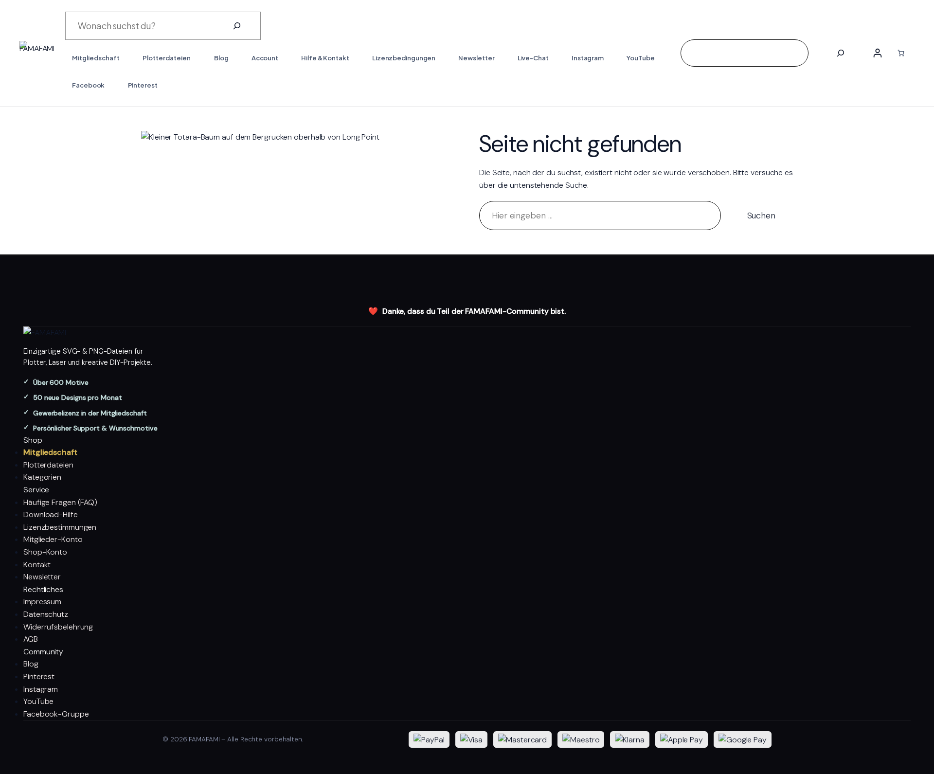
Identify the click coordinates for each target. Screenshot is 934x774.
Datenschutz (45, 614)
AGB (30, 639)
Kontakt (37, 564)
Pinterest (38, 676)
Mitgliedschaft (50, 452)
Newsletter (42, 577)
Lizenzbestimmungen (59, 527)
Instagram (40, 689)
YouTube (38, 701)
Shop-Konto (45, 552)
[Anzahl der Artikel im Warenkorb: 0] (901, 53)
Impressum (42, 601)
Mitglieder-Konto (52, 539)
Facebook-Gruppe (56, 714)
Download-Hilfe (50, 514)
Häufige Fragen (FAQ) (60, 502)
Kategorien (42, 477)
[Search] (840, 53)
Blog (30, 664)
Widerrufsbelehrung (58, 627)
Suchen (761, 215)
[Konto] (877, 53)
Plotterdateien (48, 465)
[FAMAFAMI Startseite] (467, 332)
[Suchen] (237, 25)
